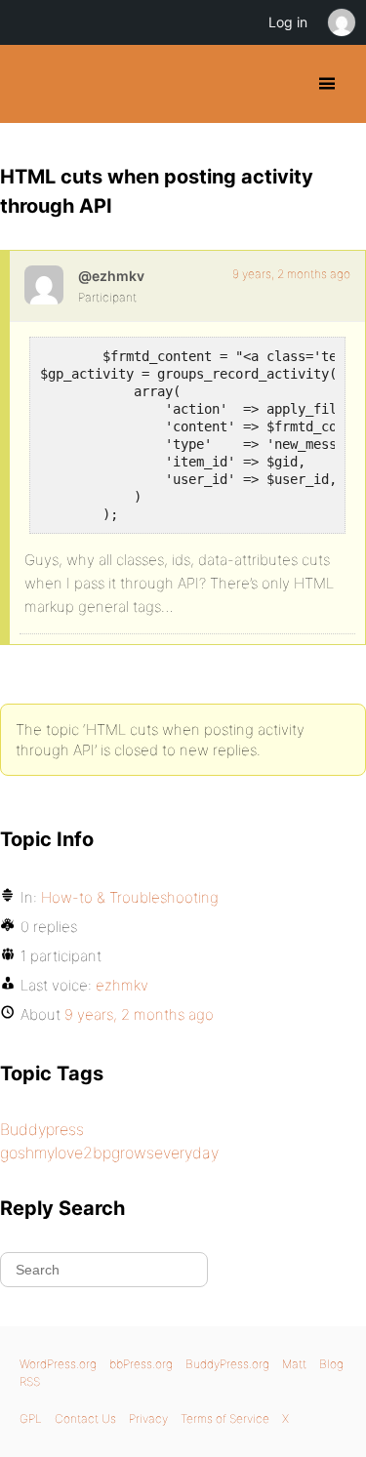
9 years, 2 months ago (291, 273)
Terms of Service (225, 1418)
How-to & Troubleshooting (130, 897)
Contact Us (85, 1418)
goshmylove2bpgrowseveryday (109, 1152)
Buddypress (42, 1129)
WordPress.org (58, 1363)
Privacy (148, 1418)
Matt (294, 1363)
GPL (31, 1418)
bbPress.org (141, 1363)
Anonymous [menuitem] (340, 22)
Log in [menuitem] (287, 22)
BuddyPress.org (31, 84)
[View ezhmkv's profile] (43, 284)
